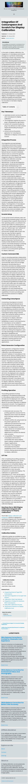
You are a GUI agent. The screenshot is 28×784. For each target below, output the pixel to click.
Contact (3, 752)
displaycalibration (10, 38)
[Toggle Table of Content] (17, 107)
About (3, 749)
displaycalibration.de (10, 778)
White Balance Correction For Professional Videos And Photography (12, 671)
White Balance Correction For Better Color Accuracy (12, 703)
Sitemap (3, 755)
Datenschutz (4, 781)
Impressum (10, 781)
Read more (4, 665)
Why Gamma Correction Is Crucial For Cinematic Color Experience (12, 639)
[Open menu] (14, 14)
